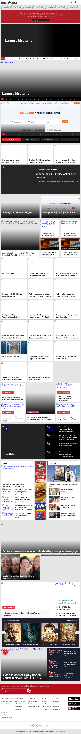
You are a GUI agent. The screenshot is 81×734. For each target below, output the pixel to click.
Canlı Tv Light (5, 704)
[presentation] (4, 632)
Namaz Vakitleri (33, 701)
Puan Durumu (32, 704)
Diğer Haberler (30, 139)
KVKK (45, 731)
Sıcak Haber (56, 709)
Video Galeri (56, 701)
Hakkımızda (19, 731)
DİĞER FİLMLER (71, 620)
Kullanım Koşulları (53, 731)
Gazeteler (55, 706)
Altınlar (44, 698)
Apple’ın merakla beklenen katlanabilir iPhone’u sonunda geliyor (66, 602)
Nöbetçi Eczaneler (20, 704)
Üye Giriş (4, 712)
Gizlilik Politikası (33, 731)
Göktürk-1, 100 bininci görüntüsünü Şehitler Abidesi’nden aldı (63, 608)
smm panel (18, 709)
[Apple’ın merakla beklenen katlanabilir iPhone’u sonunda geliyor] (67, 590)
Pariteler (45, 709)
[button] (2, 58)
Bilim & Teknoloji (50, 139)
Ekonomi (11, 139)
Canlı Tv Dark (19, 698)
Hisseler (44, 704)
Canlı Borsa (31, 698)
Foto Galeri (55, 698)
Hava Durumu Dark (7, 698)
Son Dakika (18, 706)
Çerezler (40, 731)
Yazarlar (55, 704)
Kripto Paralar (46, 706)
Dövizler (44, 701)
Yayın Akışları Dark (20, 701)
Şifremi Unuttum (6, 717)
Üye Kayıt (4, 715)
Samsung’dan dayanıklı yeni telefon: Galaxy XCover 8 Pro (66, 614)
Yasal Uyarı (62, 731)
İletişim (26, 731)
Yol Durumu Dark (6, 701)
